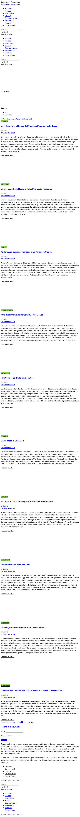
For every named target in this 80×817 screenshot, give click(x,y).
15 (20, 722)
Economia (8, 8)
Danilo (5, 130)
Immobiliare (9, 13)
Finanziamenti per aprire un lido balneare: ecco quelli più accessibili (31, 690)
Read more (7, 155)
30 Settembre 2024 (8, 133)
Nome (3, 731)
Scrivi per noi (10, 25)
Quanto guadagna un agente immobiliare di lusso (23, 627)
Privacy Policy (10, 774)
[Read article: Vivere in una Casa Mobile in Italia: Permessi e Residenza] (40, 170)
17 (24, 722)
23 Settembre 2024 (8, 259)
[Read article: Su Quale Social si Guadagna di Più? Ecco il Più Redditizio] (40, 482)
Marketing (8, 23)
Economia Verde (11, 18)
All (6, 112)
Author (8, 91)
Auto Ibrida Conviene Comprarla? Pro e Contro (22, 314)
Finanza (8, 11)
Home (3, 91)
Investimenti (9, 20)
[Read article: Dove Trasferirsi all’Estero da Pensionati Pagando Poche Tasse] (40, 119)
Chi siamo (8, 766)
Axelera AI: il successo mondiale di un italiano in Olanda (26, 251)
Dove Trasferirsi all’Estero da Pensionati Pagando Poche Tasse (29, 125)
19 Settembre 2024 (8, 322)
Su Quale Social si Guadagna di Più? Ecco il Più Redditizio (27, 501)
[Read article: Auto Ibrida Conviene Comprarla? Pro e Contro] (40, 295)
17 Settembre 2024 (8, 634)
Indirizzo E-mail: (7, 735)
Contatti (8, 771)
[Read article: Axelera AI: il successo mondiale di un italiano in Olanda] (40, 232)
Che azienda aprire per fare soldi (15, 564)
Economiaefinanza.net (15, 780)
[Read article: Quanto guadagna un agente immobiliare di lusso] (40, 608)
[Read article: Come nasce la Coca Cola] (40, 421)
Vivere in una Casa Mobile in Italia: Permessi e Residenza (26, 188)
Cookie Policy (10, 776)
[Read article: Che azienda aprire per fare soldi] (40, 545)
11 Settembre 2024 (8, 697)
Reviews (8, 115)
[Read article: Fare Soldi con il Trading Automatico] (40, 358)
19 (29, 722)
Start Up (8, 15)
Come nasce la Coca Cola (12, 440)
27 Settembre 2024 (8, 196)
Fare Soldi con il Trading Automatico (17, 377)
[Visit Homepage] (10, 4)
